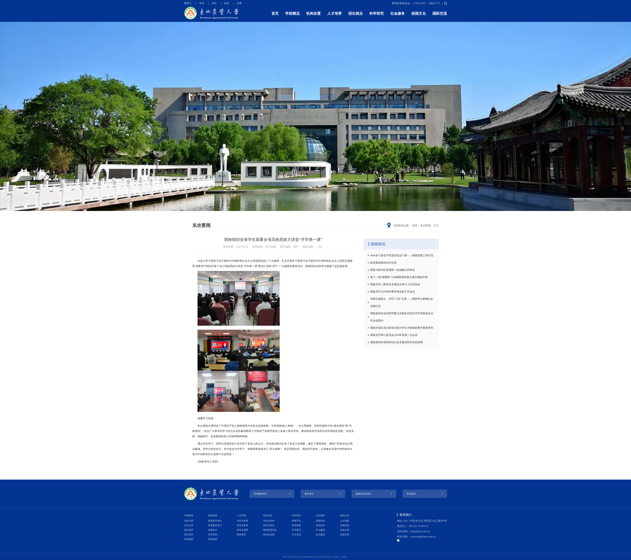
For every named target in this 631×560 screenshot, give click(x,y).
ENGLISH (420, 3)
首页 (275, 13)
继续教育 (241, 534)
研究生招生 (269, 525)
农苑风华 (344, 525)
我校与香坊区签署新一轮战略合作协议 (392, 269)
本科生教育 (242, 521)
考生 (214, 3)
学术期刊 (296, 530)
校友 (226, 3)
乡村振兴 (320, 525)
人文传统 (344, 521)
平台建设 (320, 530)
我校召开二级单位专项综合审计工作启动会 (395, 284)
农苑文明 (344, 530)
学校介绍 (188, 521)
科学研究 (376, 13)
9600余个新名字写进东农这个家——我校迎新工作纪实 (401, 255)
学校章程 (188, 539)
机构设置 (313, 13)
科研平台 (296, 521)
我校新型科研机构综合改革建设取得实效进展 (396, 342)
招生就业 (355, 13)
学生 (201, 3)
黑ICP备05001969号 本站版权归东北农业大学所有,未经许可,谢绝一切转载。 (315, 557)
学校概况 (292, 13)
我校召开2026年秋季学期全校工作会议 (392, 291)
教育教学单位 (215, 521)
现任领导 (188, 530)
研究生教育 (242, 525)
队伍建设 (320, 534)
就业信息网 (269, 534)
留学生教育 (242, 530)
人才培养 (334, 13)
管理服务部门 (215, 525)
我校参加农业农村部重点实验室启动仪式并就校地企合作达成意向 (401, 317)
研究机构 (212, 534)
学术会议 (296, 534)
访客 (239, 3)
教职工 (188, 3)
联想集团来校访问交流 (383, 262)
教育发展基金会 (401, 3)
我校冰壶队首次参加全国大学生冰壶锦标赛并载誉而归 (401, 327)
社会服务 (397, 13)
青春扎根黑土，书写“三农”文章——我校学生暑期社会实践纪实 (401, 302)
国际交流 (439, 13)
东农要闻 (425, 225)
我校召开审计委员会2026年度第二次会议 (394, 335)
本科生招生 (269, 521)
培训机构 (212, 539)
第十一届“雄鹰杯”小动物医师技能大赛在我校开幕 (399, 277)
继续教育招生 (270, 530)
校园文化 (418, 13)
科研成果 (296, 525)
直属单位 (212, 530)
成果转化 (320, 521)
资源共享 (344, 534)
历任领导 (188, 534)
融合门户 (435, 3)
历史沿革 (188, 525)
